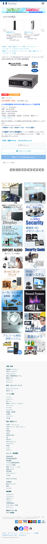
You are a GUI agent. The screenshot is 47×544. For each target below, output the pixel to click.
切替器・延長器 (10, 412)
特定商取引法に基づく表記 (9, 535)
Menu (43, 2)
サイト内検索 (10, 512)
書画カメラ (9, 378)
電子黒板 (8, 471)
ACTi (7, 429)
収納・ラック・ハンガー (13, 467)
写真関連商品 (10, 503)
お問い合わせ (22, 535)
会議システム (10, 469)
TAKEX (8, 431)
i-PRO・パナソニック (12, 424)
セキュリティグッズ (12, 388)
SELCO (8, 439)
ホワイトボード (10, 473)
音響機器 (8, 482)
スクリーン (9, 380)
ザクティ (8, 450)
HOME (4, 533)
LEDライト (9, 499)
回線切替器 (9, 456)
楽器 (7, 486)
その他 (8, 418)
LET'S (8, 433)
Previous (4, 30)
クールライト (10, 496)
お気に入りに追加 (25, 151)
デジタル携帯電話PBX (12, 463)
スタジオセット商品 (12, 505)
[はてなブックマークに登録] (24, 169)
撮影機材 (8, 491)
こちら (22, 518)
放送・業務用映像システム (14, 376)
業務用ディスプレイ (12, 369)
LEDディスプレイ (11, 371)
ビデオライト (10, 494)
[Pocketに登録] (35, 169)
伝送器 (8, 414)
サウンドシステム (11, 478)
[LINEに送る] (41, 169)
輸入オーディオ (10, 484)
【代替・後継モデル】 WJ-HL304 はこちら (16, 140)
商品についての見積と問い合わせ (23, 157)
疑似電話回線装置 (11, 458)
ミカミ (8, 448)
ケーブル (8, 407)
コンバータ (9, 416)
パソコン (8, 397)
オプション (9, 382)
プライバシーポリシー (26, 533)
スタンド (8, 501)
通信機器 (8, 460)
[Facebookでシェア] (12, 169)
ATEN (8, 446)
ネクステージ (10, 443)
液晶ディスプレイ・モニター (14, 403)
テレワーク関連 (10, 465)
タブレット (9, 399)
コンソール (9, 405)
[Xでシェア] (18, 169)
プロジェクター (10, 373)
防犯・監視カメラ (11, 421)
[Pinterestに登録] (29, 169)
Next (42, 30)
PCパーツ (9, 401)
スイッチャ (9, 410)
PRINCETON (10, 435)
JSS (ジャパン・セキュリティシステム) (18, 427)
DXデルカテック (11, 441)
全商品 (4, 46)
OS (7, 437)
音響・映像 (9, 366)
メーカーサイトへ (7, 118)
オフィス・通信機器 (12, 453)
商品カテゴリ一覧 (11, 510)
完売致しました (23, 145)
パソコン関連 (10, 394)
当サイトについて (13, 533)
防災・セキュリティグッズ (14, 385)
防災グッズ (9, 390)
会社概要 (36, 533)
